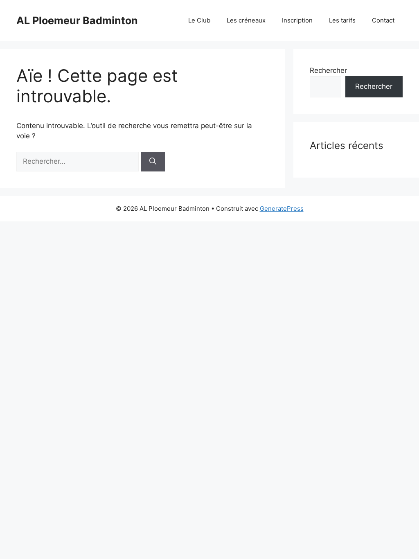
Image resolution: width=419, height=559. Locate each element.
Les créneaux (246, 20)
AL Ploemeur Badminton (77, 20)
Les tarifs (342, 20)
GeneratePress (282, 208)
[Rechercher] (153, 161)
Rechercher (328, 70)
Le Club (199, 20)
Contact (383, 20)
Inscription (297, 20)
